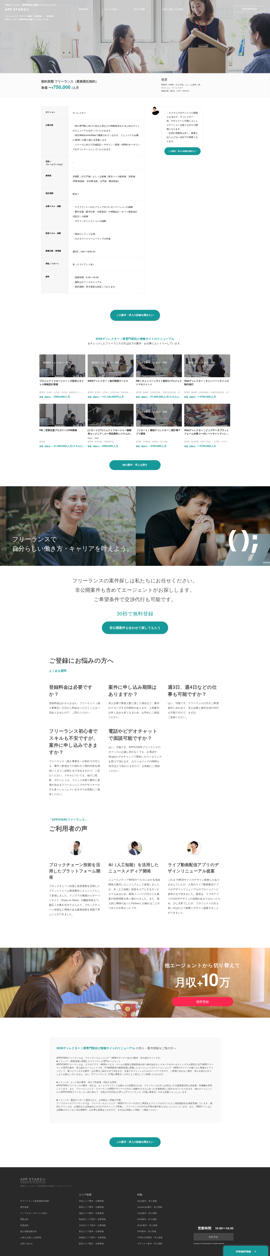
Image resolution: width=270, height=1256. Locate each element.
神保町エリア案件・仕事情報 (92, 1237)
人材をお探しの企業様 (172, 9)
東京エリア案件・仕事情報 (91, 1231)
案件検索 (83, 9)
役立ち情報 (139, 9)
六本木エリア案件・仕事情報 (92, 1225)
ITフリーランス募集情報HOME (34, 1200)
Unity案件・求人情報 (147, 1213)
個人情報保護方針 (28, 1231)
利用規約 (24, 1225)
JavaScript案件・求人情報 (149, 1206)
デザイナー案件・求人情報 (149, 1243)
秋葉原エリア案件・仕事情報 (92, 1219)
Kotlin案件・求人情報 (147, 1225)
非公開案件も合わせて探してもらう (135, 627)
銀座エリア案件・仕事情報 (91, 1243)
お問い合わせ (26, 1243)
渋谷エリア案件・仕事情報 (91, 1200)
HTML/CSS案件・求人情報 (150, 1237)
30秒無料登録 (249, 9)
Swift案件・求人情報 (147, 1219)
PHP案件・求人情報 (146, 1231)
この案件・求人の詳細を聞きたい (182, 151)
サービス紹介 (110, 9)
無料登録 (202, 1001)
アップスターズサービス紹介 (33, 1213)
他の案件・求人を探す (135, 464)
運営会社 (24, 1219)
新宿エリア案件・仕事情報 (91, 1206)
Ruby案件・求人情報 (147, 1200)
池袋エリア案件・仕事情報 (91, 1213)
